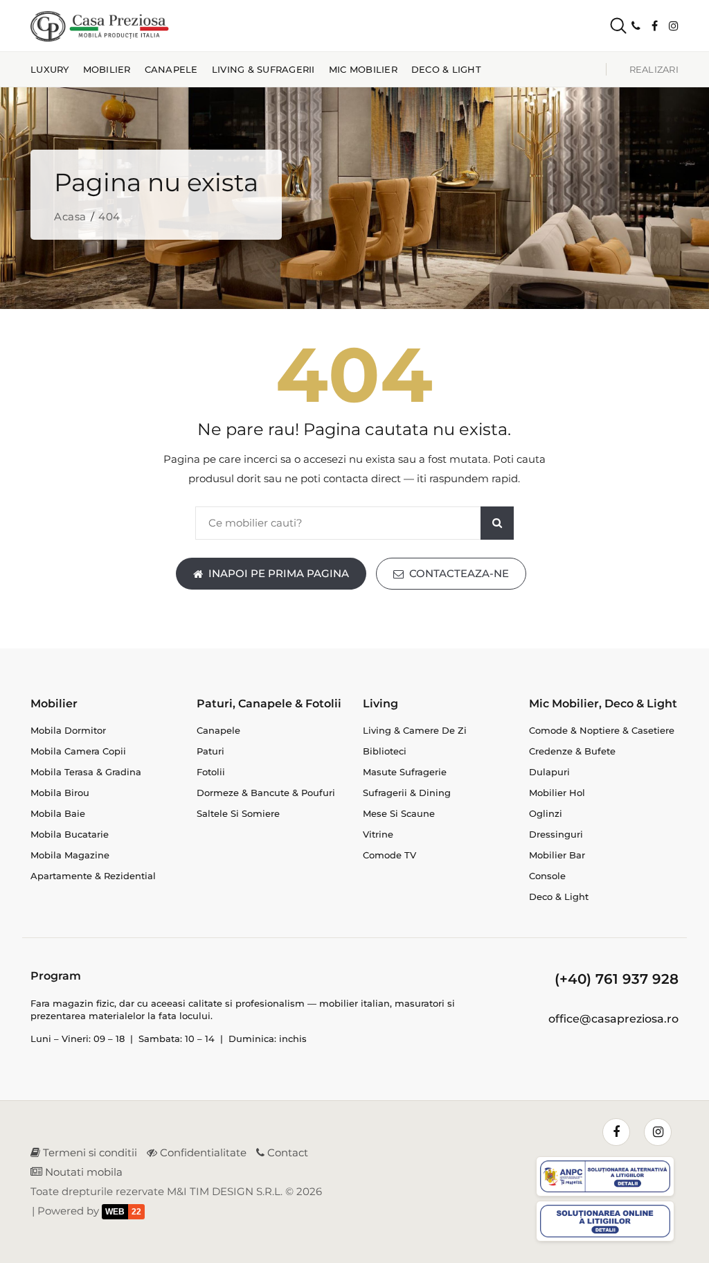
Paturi (210, 751)
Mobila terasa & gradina (85, 771)
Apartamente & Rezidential (93, 875)
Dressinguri (556, 834)
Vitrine (378, 834)
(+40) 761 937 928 (617, 979)
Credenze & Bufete (572, 751)
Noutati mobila (82, 1171)
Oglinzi (545, 813)
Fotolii (211, 771)
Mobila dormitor (68, 730)
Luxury (49, 69)
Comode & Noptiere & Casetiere (601, 730)
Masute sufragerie (405, 771)
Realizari (654, 69)
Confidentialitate (201, 1152)
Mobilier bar (557, 854)
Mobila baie (57, 813)
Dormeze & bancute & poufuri (266, 792)
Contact (286, 1152)
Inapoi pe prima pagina (278, 573)
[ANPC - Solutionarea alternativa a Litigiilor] (607, 1178)
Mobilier (107, 69)
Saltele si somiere (238, 813)
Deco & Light (446, 69)
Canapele (171, 69)
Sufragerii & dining (407, 792)
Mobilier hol (557, 792)
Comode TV (389, 854)
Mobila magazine (69, 854)
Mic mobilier (363, 69)
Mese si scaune (399, 813)
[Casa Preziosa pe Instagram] (674, 25)
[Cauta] (497, 523)
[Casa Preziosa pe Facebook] (655, 25)
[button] (606, 25)
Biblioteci (384, 751)
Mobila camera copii (78, 751)
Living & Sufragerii (263, 69)
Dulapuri (549, 771)
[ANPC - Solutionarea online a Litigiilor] (607, 1223)
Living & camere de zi (415, 730)
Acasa (70, 216)
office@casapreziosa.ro (613, 1018)
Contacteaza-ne (459, 573)
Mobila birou (59, 792)
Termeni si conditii (88, 1152)
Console (547, 875)
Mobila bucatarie (69, 834)
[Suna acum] (635, 25)
